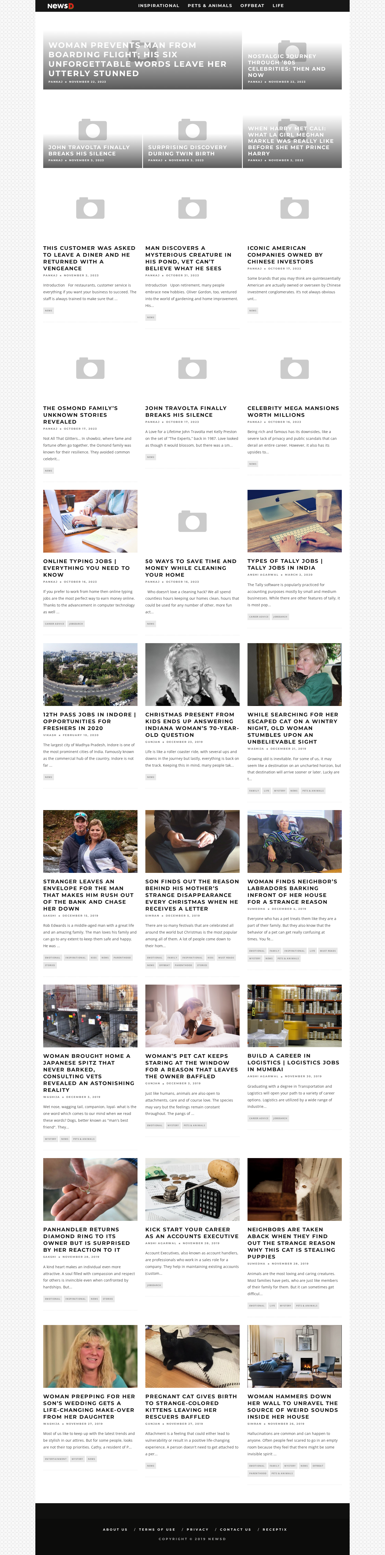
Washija (256, 749)
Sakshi (49, 915)
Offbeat (252, 5)
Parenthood (122, 957)
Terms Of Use (157, 1529)
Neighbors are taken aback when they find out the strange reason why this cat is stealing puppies (292, 1243)
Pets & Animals (210, 5)
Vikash (50, 735)
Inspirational (159, 5)
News (48, 310)
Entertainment (56, 1458)
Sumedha (257, 909)
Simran (152, 915)
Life (278, 5)
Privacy (198, 1529)
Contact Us (236, 1529)
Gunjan (152, 742)
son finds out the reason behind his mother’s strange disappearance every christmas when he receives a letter (192, 895)
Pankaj (50, 275)
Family (254, 790)
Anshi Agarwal (263, 575)
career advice (54, 623)
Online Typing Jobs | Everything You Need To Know (86, 568)
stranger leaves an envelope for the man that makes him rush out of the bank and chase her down (88, 895)
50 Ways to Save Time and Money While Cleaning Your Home (191, 568)
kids (94, 957)
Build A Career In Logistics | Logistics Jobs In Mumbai (294, 1063)
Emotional (52, 957)
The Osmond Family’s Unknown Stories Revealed (80, 415)
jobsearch (76, 623)
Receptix (275, 1529)
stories (50, 965)
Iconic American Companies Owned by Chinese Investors (285, 255)
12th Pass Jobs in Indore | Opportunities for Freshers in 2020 (89, 721)
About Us (115, 1529)
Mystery (279, 790)
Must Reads (226, 957)
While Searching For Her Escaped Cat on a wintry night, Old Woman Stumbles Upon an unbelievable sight (293, 728)
